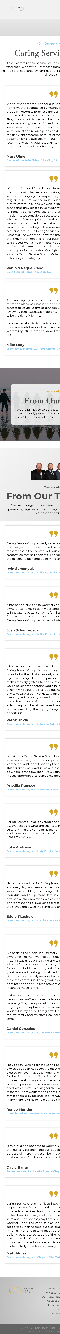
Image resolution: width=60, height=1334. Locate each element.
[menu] (56, 11)
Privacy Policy (37, 1331)
